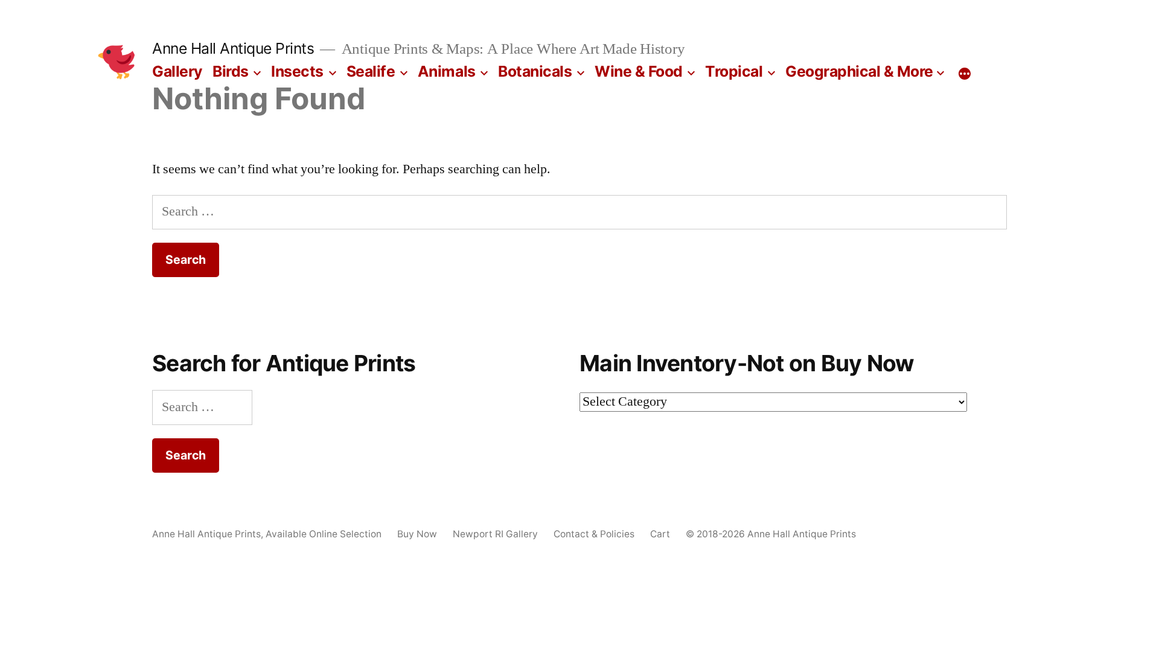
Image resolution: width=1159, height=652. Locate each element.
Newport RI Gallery (495, 534)
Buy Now (417, 534)
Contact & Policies (594, 534)
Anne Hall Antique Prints (233, 48)
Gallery (177, 71)
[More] (964, 73)
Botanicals (535, 71)
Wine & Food (639, 71)
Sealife (370, 71)
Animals (447, 71)
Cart (660, 534)
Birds (230, 71)
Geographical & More (859, 71)
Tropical (733, 71)
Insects (297, 71)
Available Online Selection (324, 534)
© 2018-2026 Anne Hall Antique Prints (771, 534)
